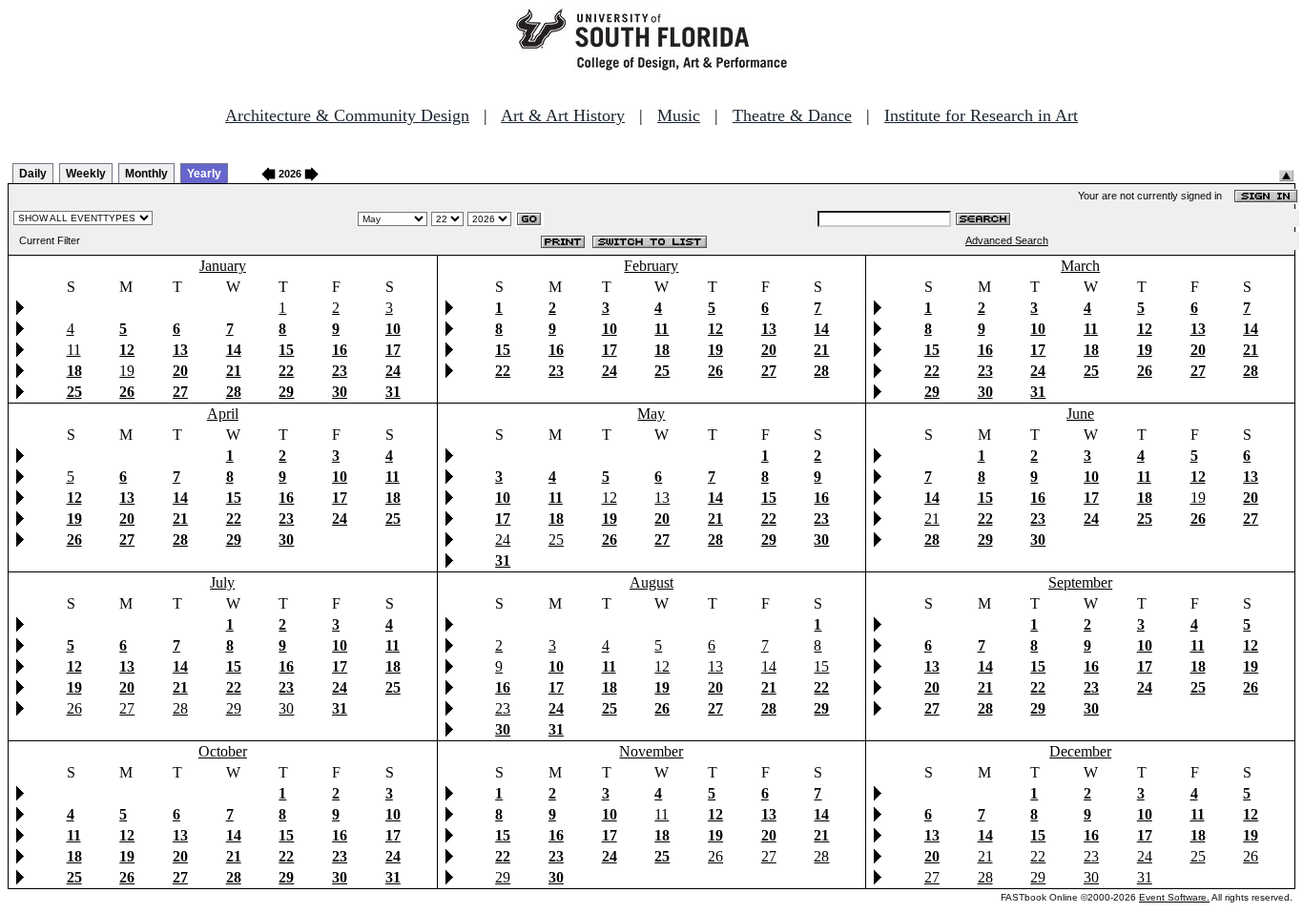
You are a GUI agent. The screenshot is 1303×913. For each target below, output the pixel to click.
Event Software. (1174, 897)
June (1080, 413)
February (651, 266)
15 (821, 666)
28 (180, 708)
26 (74, 708)
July (222, 582)
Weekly (86, 173)
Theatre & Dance (792, 115)
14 (768, 666)
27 (126, 708)
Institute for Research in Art (981, 115)
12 (609, 497)
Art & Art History (563, 115)
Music (678, 115)
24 (502, 539)
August (651, 582)
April (222, 413)
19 (126, 371)
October (222, 751)
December (1080, 751)
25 (556, 539)
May (651, 413)
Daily (33, 173)
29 (233, 708)
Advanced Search (1006, 240)
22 (1037, 856)
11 (74, 350)
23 (502, 708)
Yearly (204, 173)
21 (932, 518)
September (1080, 582)
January (222, 266)
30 (286, 708)
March (1080, 266)
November (651, 751)
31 (1144, 877)
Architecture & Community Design (347, 115)
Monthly (146, 173)
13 (662, 497)
